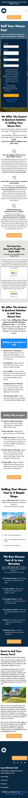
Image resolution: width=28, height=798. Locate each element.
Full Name (6, 44)
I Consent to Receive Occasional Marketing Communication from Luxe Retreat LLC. (11, 88)
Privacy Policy (11, 101)
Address (6, 49)
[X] (21, 762)
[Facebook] (14, 762)
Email (5, 63)
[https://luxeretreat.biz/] (3, 10)
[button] (26, 10)
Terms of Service (10, 99)
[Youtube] (25, 762)
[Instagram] (18, 762)
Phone (5, 57)
